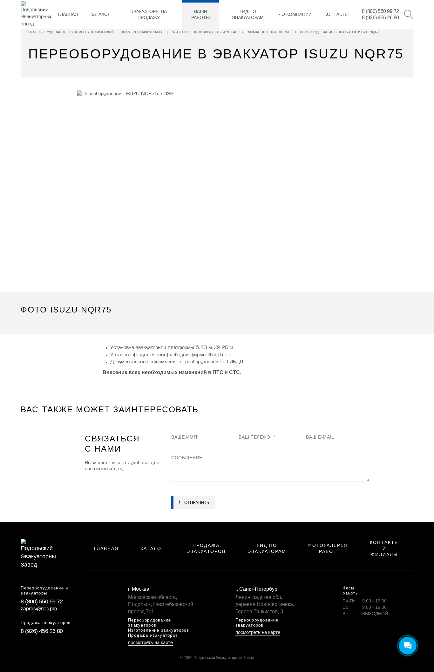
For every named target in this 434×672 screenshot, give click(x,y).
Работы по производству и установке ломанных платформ (230, 32)
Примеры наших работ (142, 32)
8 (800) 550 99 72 (380, 11)
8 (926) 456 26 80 (380, 17)
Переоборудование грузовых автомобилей (71, 32)
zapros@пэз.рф (39, 608)
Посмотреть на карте (150, 642)
